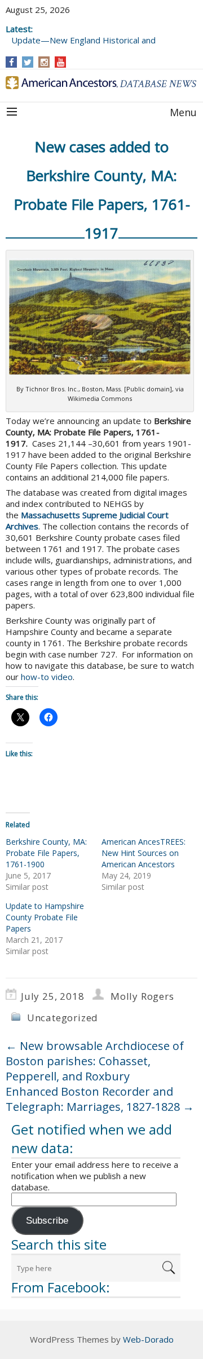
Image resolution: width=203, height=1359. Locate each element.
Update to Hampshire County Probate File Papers (45, 917)
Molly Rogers (142, 996)
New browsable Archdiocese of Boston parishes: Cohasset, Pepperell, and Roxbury (95, 1061)
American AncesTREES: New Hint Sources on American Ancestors (144, 853)
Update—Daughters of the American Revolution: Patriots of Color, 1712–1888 (90, 34)
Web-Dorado (148, 1339)
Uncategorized (62, 1017)
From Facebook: (60, 1287)
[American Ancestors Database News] (101, 82)
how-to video (47, 676)
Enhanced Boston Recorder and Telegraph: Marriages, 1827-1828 (100, 1099)
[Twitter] (28, 62)
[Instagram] (44, 62)
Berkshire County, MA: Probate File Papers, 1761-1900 (46, 853)
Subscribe (47, 1220)
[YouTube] (60, 62)
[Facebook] (11, 62)
